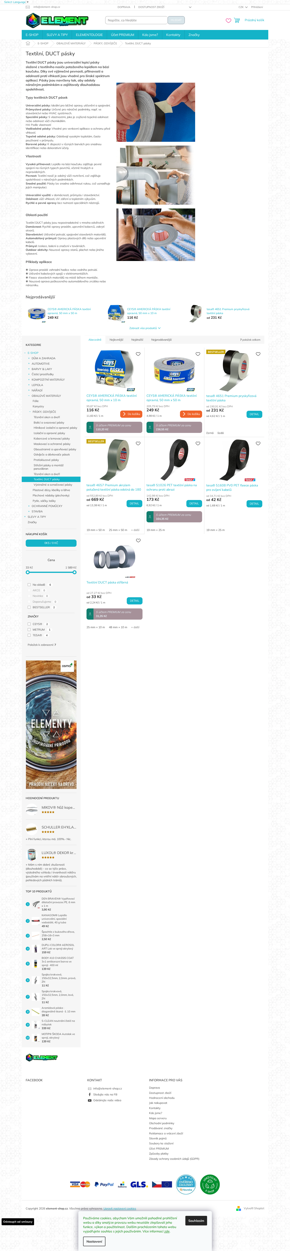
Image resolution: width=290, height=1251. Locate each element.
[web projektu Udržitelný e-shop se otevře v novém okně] (210, 1184)
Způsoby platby (158, 1153)
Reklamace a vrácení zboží (166, 1133)
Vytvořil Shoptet (254, 1208)
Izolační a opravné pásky (49, 433)
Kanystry (38, 406)
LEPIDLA (37, 385)
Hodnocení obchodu (162, 1098)
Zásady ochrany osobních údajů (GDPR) (174, 1159)
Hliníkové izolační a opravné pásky (55, 428)
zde (167, 1231)
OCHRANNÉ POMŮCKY (47, 506)
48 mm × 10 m (118, 627)
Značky (32, 522)
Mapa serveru (158, 1118)
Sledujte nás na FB (105, 1094)
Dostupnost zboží (151, 7)
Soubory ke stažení (161, 1143)
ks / (51, 543)
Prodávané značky (160, 1128)
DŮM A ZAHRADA (43, 358)
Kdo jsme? (155, 1113)
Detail (254, 414)
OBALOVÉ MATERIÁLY (46, 396)
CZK (241, 7)
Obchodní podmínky (161, 1123)
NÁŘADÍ (37, 390)
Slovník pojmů (158, 1138)
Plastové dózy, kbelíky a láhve (51, 490)
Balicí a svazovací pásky (49, 422)
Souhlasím (196, 1221)
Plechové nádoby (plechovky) (51, 495)
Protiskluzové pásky (46, 460)
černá (209, 433)
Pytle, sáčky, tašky (44, 501)
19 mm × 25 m (155, 530)
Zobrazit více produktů (143, 328)
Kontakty (154, 1108)
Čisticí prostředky (43, 374)
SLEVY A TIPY (37, 517)
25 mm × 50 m (118, 530)
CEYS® (40, 624)
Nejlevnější (116, 339)
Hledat (176, 20)
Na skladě (42, 584)
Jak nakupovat (158, 1103)
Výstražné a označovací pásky (53, 484)
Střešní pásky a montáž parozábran (49, 466)
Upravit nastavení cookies (119, 1208)
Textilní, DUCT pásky (47, 479)
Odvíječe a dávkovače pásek (52, 454)
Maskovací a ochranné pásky (52, 444)
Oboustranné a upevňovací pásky (55, 449)
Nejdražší (137, 339)
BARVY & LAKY (42, 369)
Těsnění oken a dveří (47, 417)
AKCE (39, 590)
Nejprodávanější (161, 339)
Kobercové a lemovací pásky (52, 438)
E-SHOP (33, 353)
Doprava (124, 7)
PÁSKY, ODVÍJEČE (44, 412)
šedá (220, 433)
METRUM (41, 629)
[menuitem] (32, 35)
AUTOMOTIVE (41, 363)
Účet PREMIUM (159, 1148)
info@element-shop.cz (107, 1088)
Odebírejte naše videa (107, 1100)
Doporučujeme (44, 601)
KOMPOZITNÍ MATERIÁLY (48, 379)
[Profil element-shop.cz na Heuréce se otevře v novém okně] (186, 1184)
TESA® (40, 635)
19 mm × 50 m (96, 530)
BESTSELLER (44, 607)
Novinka (40, 596)
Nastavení (94, 1241)
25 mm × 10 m (96, 627)
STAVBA (37, 511)
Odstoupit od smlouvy (17, 1221)
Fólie (36, 401)
